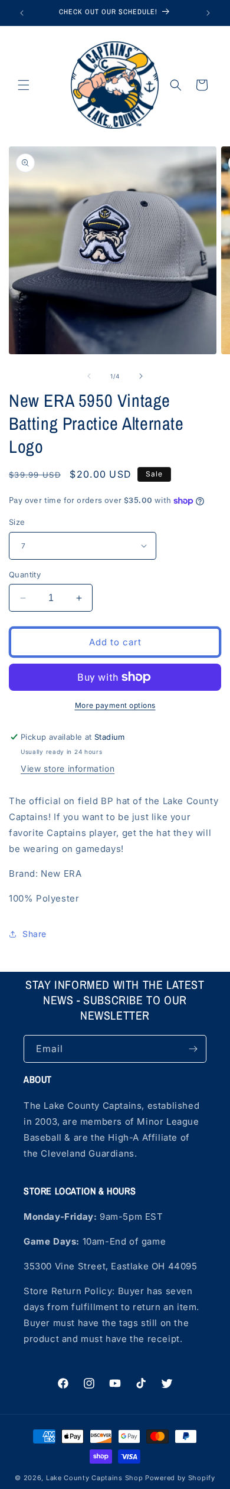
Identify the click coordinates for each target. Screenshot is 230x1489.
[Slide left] (89, 376)
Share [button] (34, 934)
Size (17, 522)
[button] (24, 85)
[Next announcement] (208, 13)
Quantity (25, 574)
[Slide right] (141, 376)
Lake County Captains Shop (95, 1478)
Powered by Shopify (180, 1478)
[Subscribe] (193, 1049)
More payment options (115, 705)
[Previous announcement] (22, 13)
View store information (67, 768)
